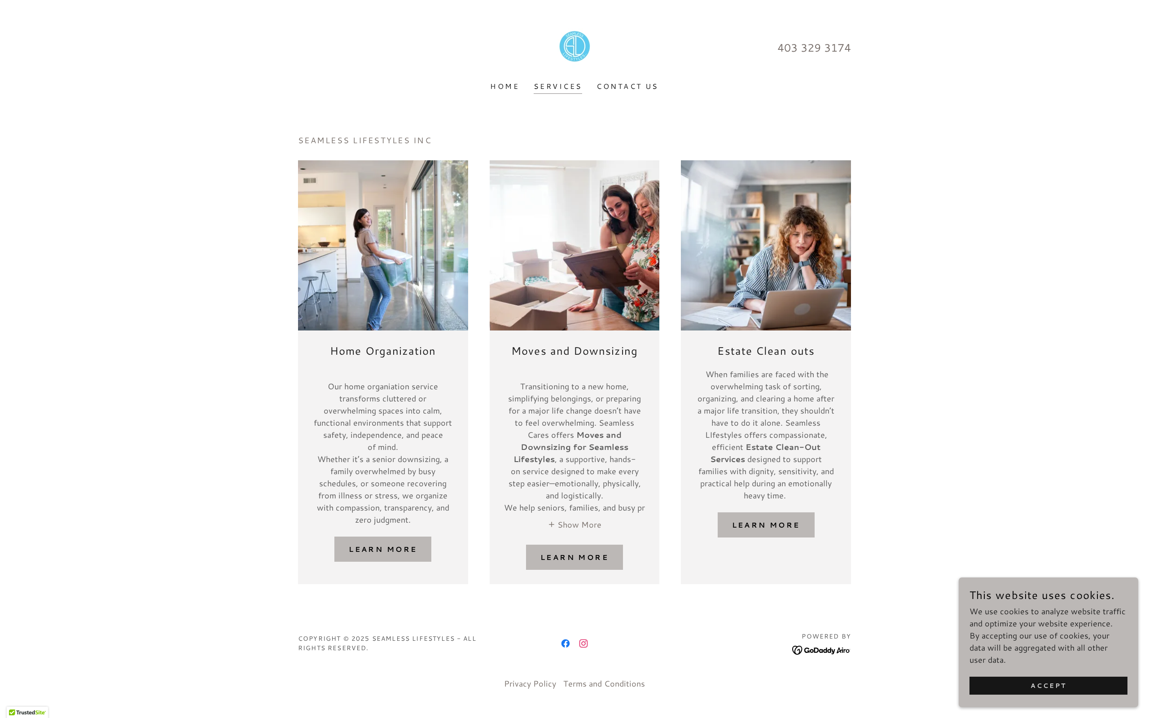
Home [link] (504, 86)
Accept (1048, 685)
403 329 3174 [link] (814, 47)
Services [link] (558, 86)
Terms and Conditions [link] (604, 683)
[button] (575, 523)
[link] (574, 46)
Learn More (383, 549)
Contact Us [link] (627, 86)
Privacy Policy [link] (530, 683)
